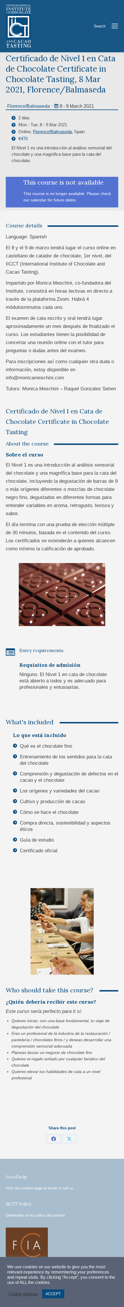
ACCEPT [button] (53, 1294)
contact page (31, 1188)
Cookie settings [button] (23, 1294)
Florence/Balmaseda (28, 106)
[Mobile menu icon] (114, 26)
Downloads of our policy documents (35, 1215)
